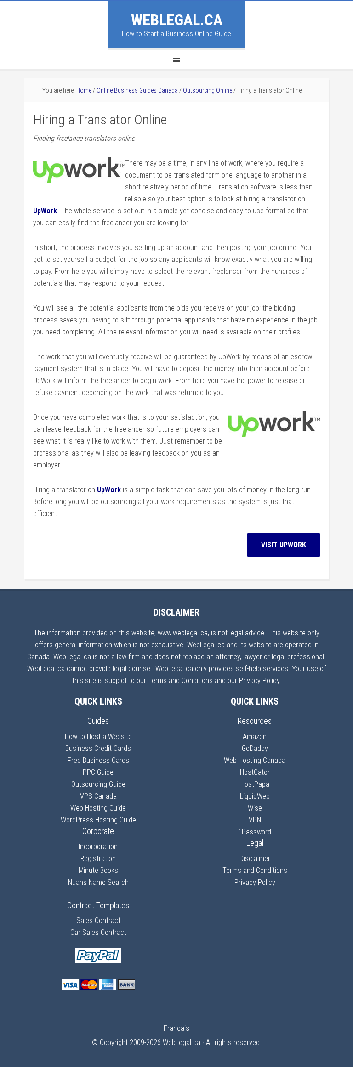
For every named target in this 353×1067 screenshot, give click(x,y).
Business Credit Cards (98, 748)
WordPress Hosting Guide (98, 820)
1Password (254, 832)
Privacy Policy (254, 882)
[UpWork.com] (79, 180)
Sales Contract (98, 920)
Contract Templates (98, 905)
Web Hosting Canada (254, 760)
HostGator (255, 772)
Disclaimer (254, 858)
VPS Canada (98, 796)
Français (176, 1028)
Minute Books (98, 870)
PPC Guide (98, 772)
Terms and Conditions (254, 870)
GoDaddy (255, 748)
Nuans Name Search (98, 882)
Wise (255, 808)
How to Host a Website (98, 736)
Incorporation (98, 846)
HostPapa (254, 784)
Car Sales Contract (98, 932)
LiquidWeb (255, 796)
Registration (98, 858)
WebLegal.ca (176, 20)
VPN (255, 820)
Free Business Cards (98, 760)
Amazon (255, 736)
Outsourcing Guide (98, 784)
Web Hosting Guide (98, 808)
